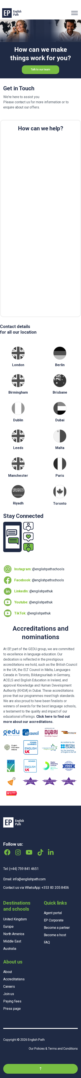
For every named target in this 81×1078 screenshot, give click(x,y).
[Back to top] (40, 1069)
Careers (9, 986)
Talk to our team (40, 69)
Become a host (55, 935)
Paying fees (12, 1001)
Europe (8, 926)
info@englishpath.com (29, 879)
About (7, 972)
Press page (12, 1009)
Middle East (12, 941)
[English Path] (11, 13)
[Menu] (74, 13)
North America (13, 934)
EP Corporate (54, 920)
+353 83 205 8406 (55, 888)
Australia (9, 949)
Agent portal (53, 913)
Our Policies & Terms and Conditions (53, 1048)
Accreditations (14, 979)
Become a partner (57, 928)
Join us (8, 994)
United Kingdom (15, 919)
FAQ (47, 942)
